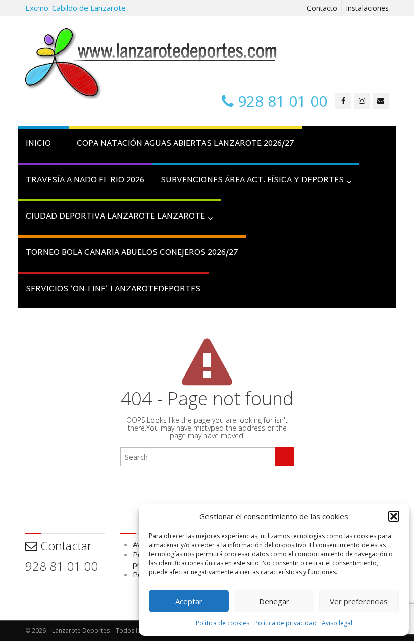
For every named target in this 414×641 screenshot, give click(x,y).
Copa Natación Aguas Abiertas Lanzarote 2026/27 (185, 144)
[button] (394, 516)
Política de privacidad (285, 623)
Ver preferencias (359, 601)
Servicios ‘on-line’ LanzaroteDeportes (113, 289)
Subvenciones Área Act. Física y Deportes (252, 180)
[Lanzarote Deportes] (151, 63)
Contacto (322, 8)
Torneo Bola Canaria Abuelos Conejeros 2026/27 (132, 253)
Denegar (274, 601)
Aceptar (188, 601)
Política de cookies (222, 623)
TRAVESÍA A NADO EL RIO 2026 (85, 180)
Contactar (64, 545)
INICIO (38, 144)
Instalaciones (367, 8)
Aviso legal (337, 623)
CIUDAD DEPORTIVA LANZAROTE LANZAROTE (115, 216)
